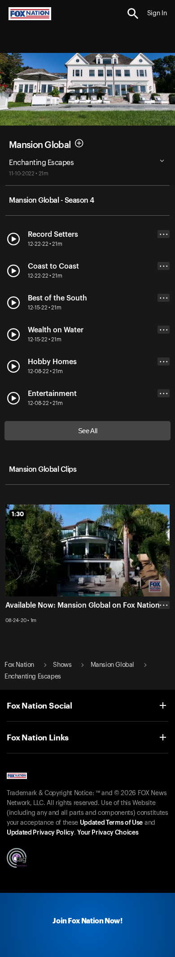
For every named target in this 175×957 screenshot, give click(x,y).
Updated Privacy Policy (40, 833)
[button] (133, 13)
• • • (164, 234)
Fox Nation (19, 665)
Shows (62, 665)
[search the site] (133, 13)
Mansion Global (39, 145)
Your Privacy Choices (107, 833)
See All (87, 431)
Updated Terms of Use (111, 823)
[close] (164, 641)
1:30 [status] (18, 514)
